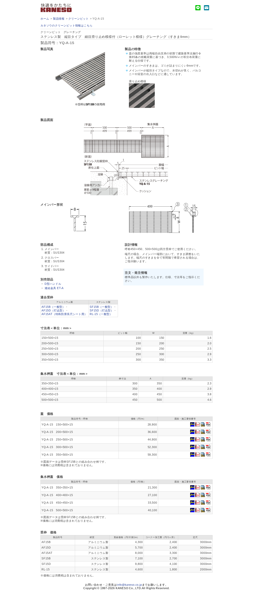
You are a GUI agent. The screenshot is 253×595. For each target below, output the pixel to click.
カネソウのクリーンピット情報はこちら (66, 25)
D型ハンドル (53, 283)
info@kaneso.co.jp (129, 584)
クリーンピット (78, 18)
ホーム (44, 18)
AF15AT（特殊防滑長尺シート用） (64, 314)
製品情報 (59, 18)
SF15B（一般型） (101, 306)
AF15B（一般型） (53, 306)
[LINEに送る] (198, 8)
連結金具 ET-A (54, 288)
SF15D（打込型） (102, 310)
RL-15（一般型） (101, 314)
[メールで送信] (206, 8)
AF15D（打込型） (53, 310)
